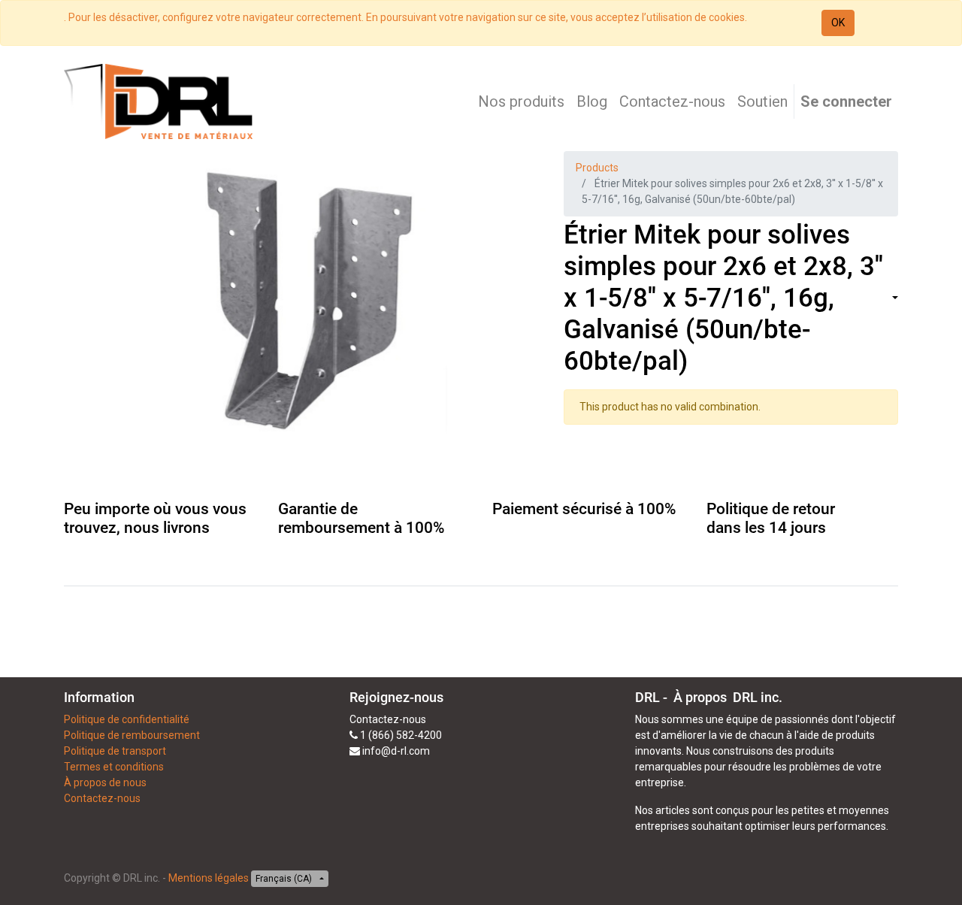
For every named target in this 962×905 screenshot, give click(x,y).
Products (597, 168)
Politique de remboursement (132, 735)
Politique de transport (115, 751)
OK (838, 23)
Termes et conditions (114, 767)
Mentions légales (208, 878)
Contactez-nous (102, 798)
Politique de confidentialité (126, 719)
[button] (893, 299)
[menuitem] (521, 101)
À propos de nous (105, 782)
